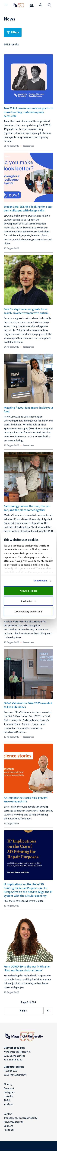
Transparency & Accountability (20, 1118)
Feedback (9, 1129)
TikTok (7, 1100)
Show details (40, 580)
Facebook (9, 1088)
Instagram (9, 1092)
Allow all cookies (28, 590)
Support (8, 1125)
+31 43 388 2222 (13, 1059)
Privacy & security (13, 1122)
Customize (26, 601)
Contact (8, 1114)
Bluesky (8, 1084)
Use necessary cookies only (28, 611)
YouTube (8, 1104)
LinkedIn (8, 1096)
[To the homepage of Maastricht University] (19, 5)
